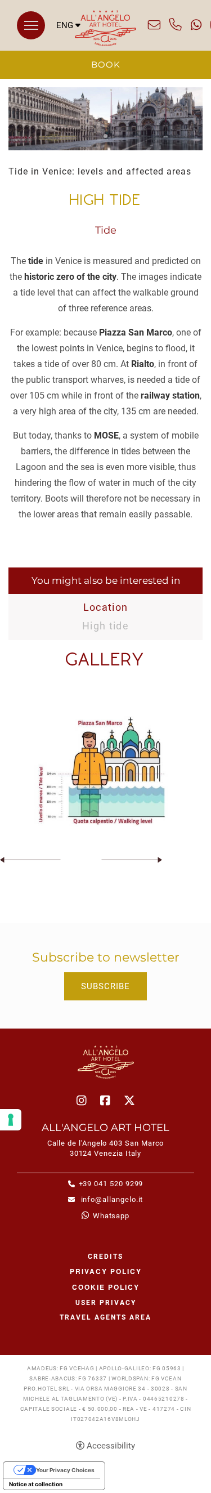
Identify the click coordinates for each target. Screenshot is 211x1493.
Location (105, 607)
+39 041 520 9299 (175, 25)
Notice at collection (35, 1484)
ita (68, 43)
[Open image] (105, 771)
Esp (68, 65)
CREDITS (105, 1256)
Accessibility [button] (111, 1445)
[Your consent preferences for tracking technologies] (10, 1119)
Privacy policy (106, 1271)
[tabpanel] (105, 118)
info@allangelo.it (154, 25)
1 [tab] (105, 136)
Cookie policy (106, 1287)
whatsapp (196, 25)
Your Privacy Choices (65, 1470)
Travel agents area (105, 1317)
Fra (68, 54)
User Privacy (105, 1303)
